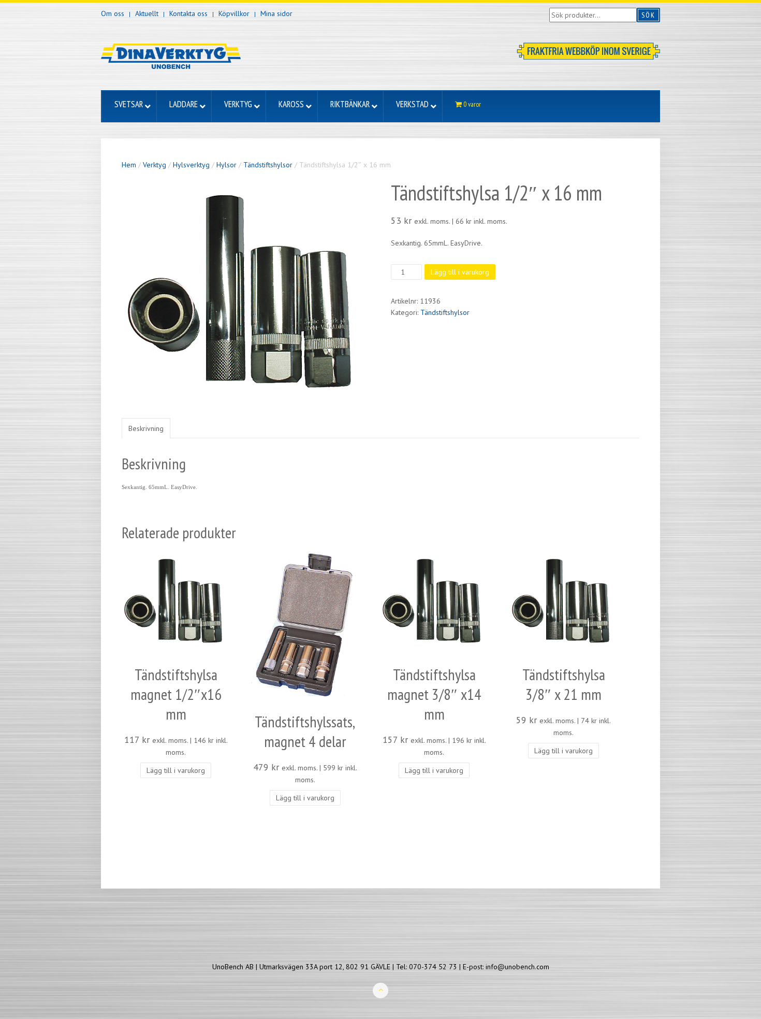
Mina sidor (276, 13)
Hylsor (226, 164)
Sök (648, 15)
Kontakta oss (188, 13)
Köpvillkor (234, 13)
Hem (129, 164)
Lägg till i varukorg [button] (176, 770)
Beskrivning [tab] (146, 428)
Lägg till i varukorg (460, 272)
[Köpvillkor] (588, 50)
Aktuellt (146, 13)
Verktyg (154, 164)
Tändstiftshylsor (267, 164)
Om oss (112, 13)
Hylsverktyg (191, 164)
